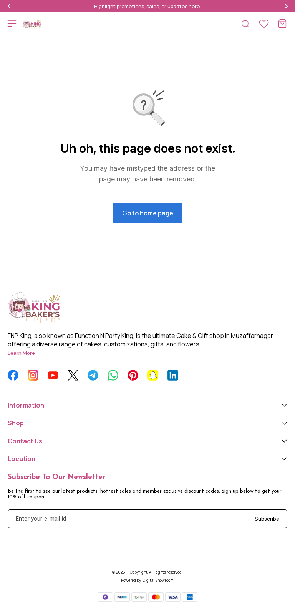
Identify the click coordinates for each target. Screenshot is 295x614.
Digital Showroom (158, 580)
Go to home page (147, 213)
